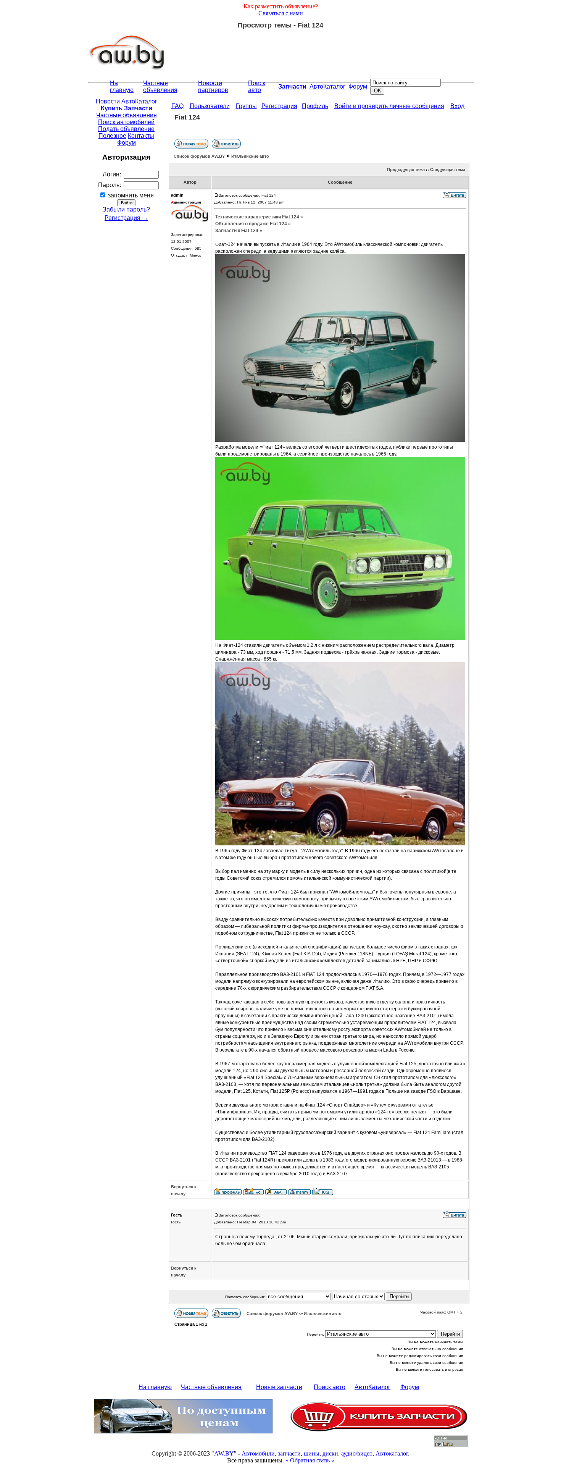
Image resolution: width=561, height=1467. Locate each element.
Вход (457, 106)
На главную (122, 86)
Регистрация (279, 106)
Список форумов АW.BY (199, 156)
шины (311, 1453)
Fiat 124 (187, 117)
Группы (246, 106)
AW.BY (224, 1453)
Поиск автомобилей (126, 122)
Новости (108, 101)
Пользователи (210, 106)
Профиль (315, 106)
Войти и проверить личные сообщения (389, 106)
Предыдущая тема (406, 169)
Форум (357, 86)
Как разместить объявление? (280, 6)
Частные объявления (160, 86)
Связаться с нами (280, 13)
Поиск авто (256, 86)
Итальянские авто (250, 156)
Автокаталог (392, 1453)
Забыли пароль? (126, 209)
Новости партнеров (213, 86)
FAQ (177, 106)
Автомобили (258, 1453)
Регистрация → (126, 218)
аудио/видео (356, 1453)
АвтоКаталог (327, 86)
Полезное (112, 135)
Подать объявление (126, 129)
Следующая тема (447, 169)
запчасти (289, 1453)
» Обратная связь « (309, 1460)
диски (330, 1453)
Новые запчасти (279, 1387)
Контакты (141, 135)
